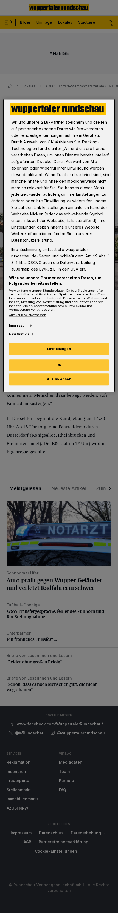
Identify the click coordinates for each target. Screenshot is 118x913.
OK (59, 365)
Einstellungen (59, 349)
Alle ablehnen (59, 379)
